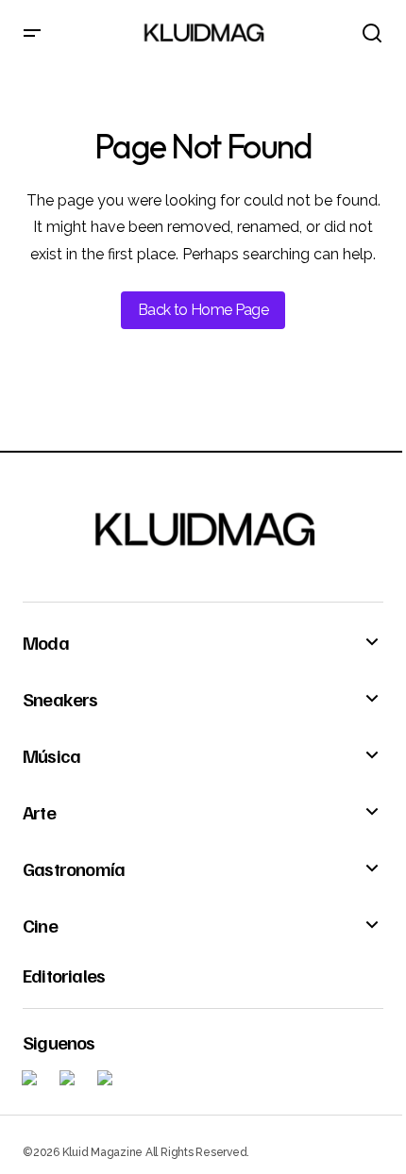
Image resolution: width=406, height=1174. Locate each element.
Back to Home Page (203, 310)
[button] (32, 33)
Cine (40, 925)
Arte (39, 812)
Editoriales (64, 975)
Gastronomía (74, 868)
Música (51, 755)
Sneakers (60, 698)
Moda (46, 642)
